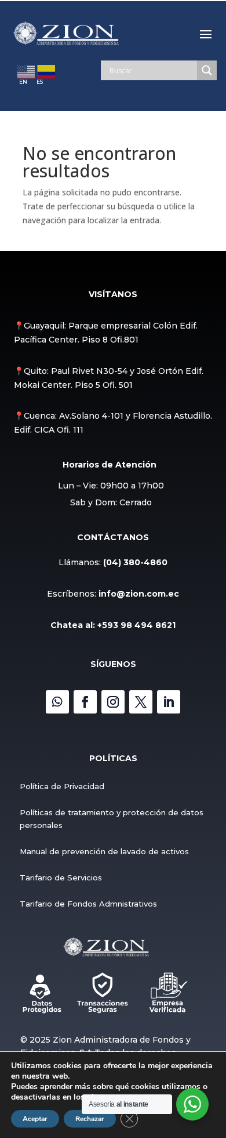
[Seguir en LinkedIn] (168, 702)
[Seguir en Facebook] (85, 702)
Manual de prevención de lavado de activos (104, 851)
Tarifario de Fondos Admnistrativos (88, 903)
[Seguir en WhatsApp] (57, 702)
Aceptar (35, 1118)
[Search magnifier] (207, 70)
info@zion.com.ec (139, 593)
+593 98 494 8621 (136, 625)
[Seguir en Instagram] (113, 702)
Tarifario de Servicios (61, 877)
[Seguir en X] (140, 702)
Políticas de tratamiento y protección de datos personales (111, 819)
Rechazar (89, 1118)
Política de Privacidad (62, 786)
